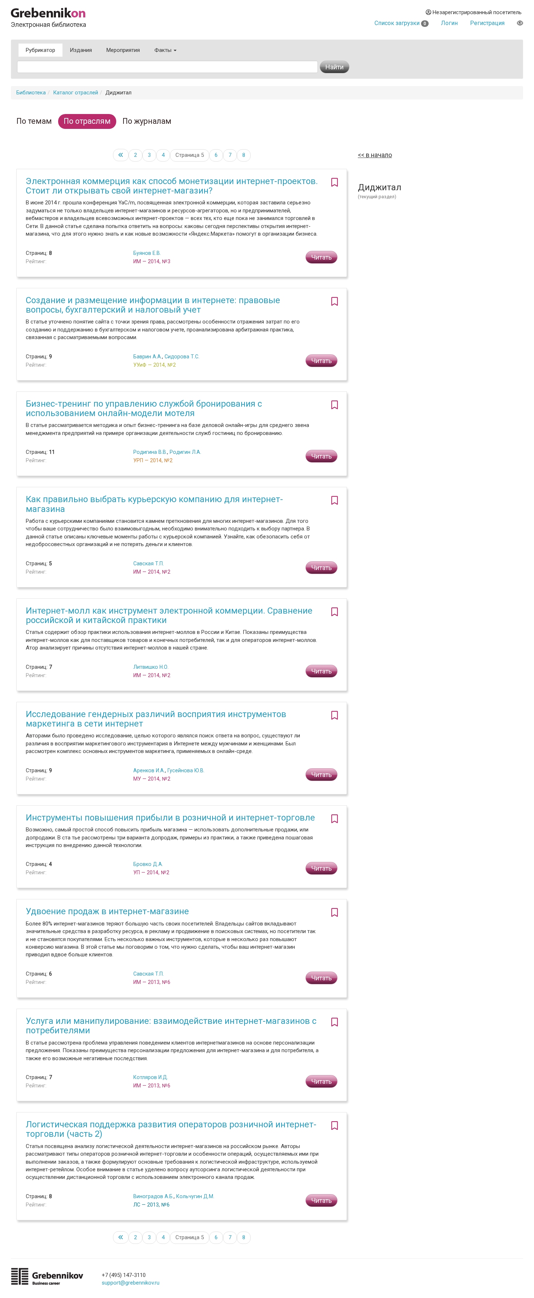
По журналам (146, 121)
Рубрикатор (40, 50)
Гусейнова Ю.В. (186, 770)
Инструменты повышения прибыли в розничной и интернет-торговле (170, 818)
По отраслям (87, 121)
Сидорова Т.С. (182, 356)
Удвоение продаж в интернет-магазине (107, 911)
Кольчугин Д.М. (195, 1196)
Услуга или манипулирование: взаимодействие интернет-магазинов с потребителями (171, 1025)
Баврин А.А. (147, 356)
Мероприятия (123, 50)
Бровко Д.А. (148, 864)
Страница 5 (189, 155)
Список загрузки (400, 23)
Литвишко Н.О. (151, 667)
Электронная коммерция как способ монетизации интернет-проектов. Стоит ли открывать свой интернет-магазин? (172, 186)
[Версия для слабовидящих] (520, 23)
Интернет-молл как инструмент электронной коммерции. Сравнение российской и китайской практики (169, 615)
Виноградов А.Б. (153, 1196)
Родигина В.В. (150, 452)
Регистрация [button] (487, 23)
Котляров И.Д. (150, 1077)
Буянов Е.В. (147, 253)
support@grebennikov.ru (130, 1282)
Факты (163, 50)
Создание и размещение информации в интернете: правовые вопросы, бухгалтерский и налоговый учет (153, 305)
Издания (81, 50)
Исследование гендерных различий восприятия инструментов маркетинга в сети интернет (156, 719)
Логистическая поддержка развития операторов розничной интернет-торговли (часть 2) (171, 1129)
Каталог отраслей (75, 92)
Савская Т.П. (148, 563)
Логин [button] (449, 23)
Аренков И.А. (149, 770)
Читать (321, 257)
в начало (378, 155)
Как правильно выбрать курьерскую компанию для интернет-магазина (154, 504)
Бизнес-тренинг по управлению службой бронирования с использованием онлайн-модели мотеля (144, 408)
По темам (34, 121)
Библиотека (31, 92)
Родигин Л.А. (185, 452)
